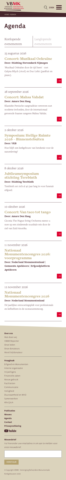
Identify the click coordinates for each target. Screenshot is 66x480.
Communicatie (11, 387)
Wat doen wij (10, 337)
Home (6, 14)
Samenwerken (11, 398)
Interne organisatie (13, 368)
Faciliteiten (9, 383)
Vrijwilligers (10, 372)
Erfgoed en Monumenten (16, 364)
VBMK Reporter (11, 341)
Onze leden (9, 345)
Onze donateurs (12, 348)
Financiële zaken (12, 376)
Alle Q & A (8, 402)
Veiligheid (9, 391)
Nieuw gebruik (11, 379)
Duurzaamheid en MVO (15, 395)
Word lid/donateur (13, 352)
